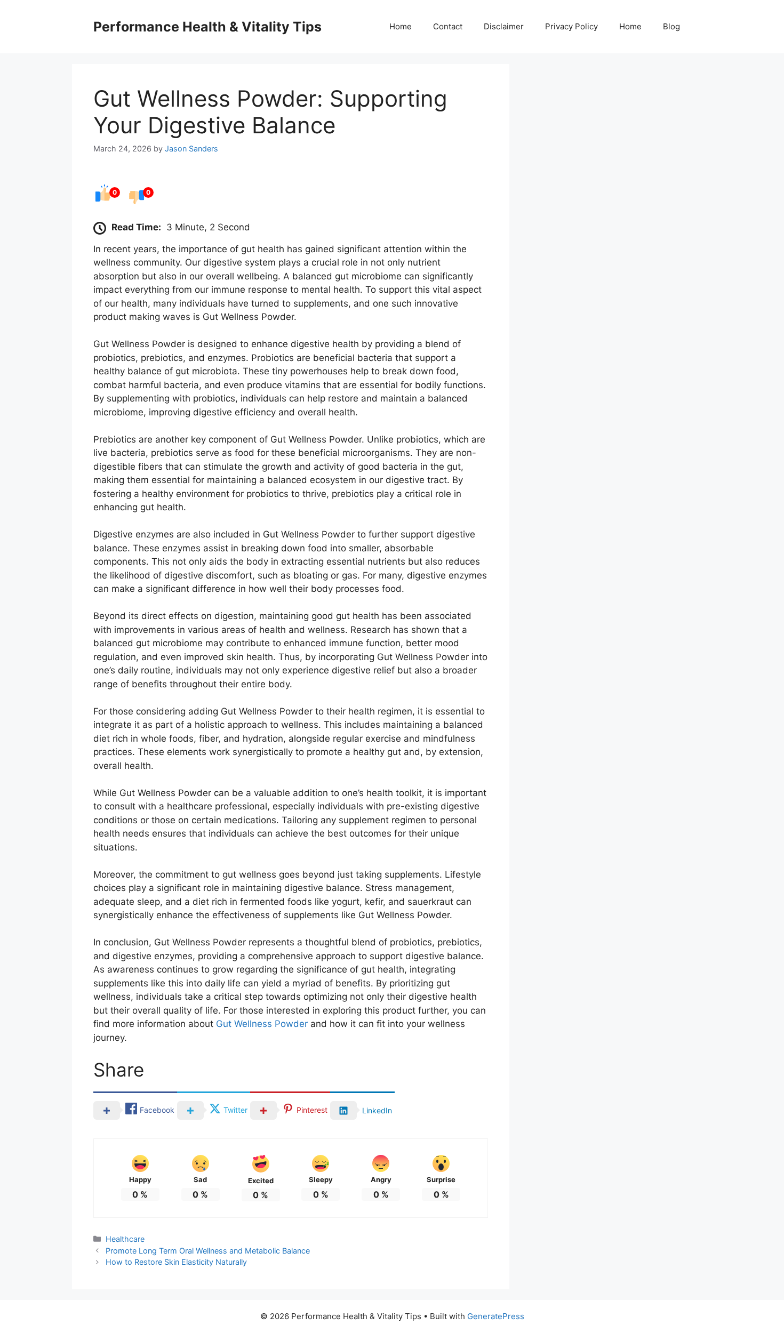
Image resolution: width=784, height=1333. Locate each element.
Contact (447, 26)
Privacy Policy (571, 26)
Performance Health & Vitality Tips (207, 27)
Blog (671, 26)
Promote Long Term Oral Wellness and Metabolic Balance (208, 1250)
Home (400, 26)
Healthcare (125, 1238)
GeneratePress (495, 1316)
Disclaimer (504, 26)
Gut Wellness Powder (262, 1023)
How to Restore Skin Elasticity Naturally (176, 1261)
